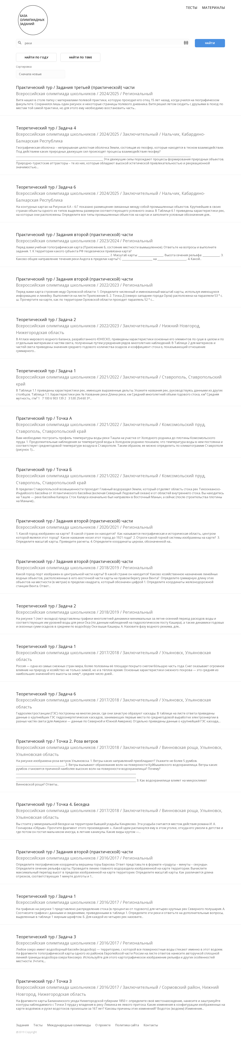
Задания (22, 1025)
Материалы (213, 7)
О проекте (103, 1025)
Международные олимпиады (69, 1025)
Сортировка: (24, 66)
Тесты (192, 7)
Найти (210, 43)
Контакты (150, 1025)
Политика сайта (127, 1025)
